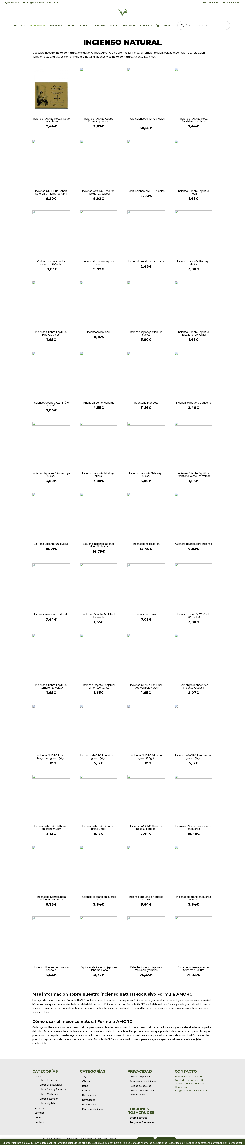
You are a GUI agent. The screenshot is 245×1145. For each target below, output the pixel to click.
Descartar (236, 1143)
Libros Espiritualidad (51, 1084)
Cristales (129, 25)
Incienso (36, 25)
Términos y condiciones (143, 1081)
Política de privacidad (142, 1076)
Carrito (165, 25)
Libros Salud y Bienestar (53, 1089)
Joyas (83, 25)
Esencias (56, 25)
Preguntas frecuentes (142, 1122)
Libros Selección (49, 1098)
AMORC (32, 1143)
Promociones (89, 1104)
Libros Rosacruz (49, 1080)
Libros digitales (48, 1103)
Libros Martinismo (50, 1094)
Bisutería (39, 1122)
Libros (17, 25)
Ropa (113, 25)
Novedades (88, 1100)
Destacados (89, 1095)
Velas (71, 25)
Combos (87, 1090)
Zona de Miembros (141, 1143)
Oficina (100, 25)
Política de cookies (140, 1086)
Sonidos (146, 25)
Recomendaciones (92, 1109)
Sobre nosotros (138, 1117)
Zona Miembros (211, 3)
